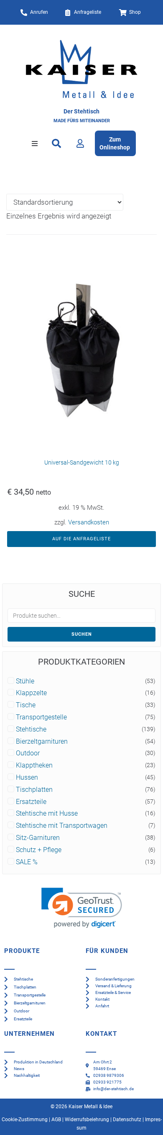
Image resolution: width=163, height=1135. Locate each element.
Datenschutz (127, 1119)
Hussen (27, 777)
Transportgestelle (41, 717)
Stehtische (31, 729)
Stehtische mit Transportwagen (61, 825)
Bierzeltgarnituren (42, 741)
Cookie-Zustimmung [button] (25, 1119)
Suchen (81, 634)
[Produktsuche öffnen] (56, 143)
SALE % (27, 862)
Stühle (25, 681)
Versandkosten (88, 522)
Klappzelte (31, 693)
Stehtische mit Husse (47, 813)
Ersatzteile (31, 802)
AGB (56, 1119)
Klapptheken (34, 765)
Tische (26, 705)
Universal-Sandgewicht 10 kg (81, 462)
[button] (34, 143)
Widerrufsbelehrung (87, 1119)
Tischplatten (34, 789)
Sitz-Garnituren (38, 838)
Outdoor (28, 753)
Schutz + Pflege (38, 850)
